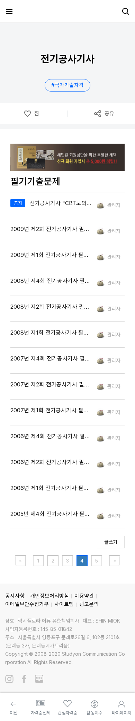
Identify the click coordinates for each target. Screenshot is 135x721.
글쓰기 (110, 542)
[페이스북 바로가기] (24, 679)
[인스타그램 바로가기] (9, 679)
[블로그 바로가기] (39, 679)
